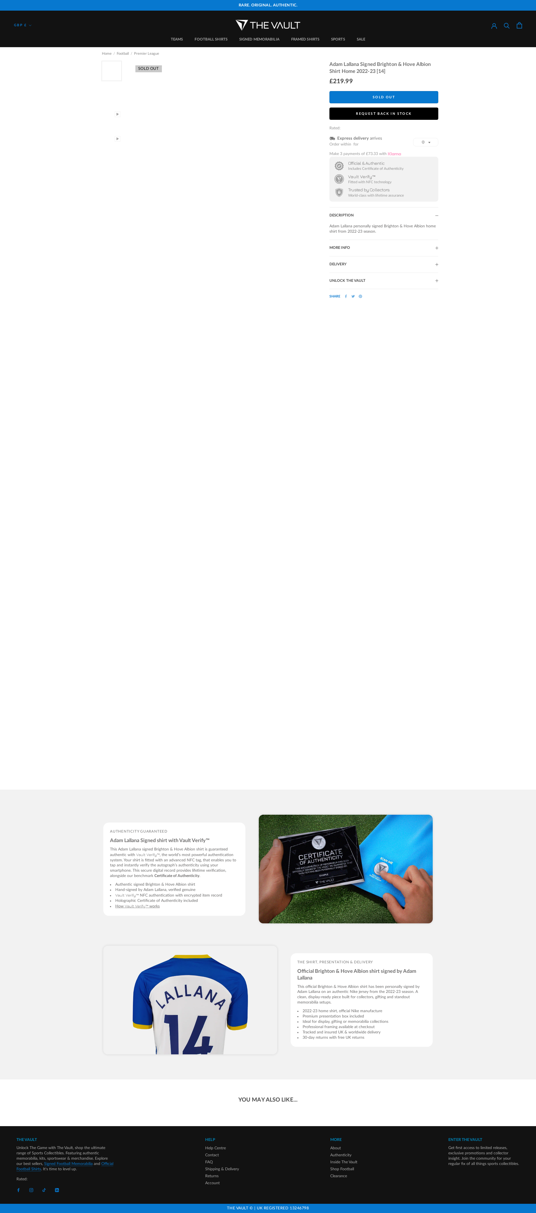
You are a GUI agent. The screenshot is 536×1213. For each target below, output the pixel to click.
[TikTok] (44, 1190)
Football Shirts (211, 39)
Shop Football (342, 1169)
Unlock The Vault (347, 281)
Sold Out (384, 97)
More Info (339, 248)
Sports (338, 39)
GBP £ (20, 25)
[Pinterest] (360, 296)
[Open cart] (519, 25)
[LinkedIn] (57, 1190)
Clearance (338, 1176)
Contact (212, 1155)
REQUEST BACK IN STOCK (383, 113)
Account (212, 1183)
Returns (212, 1176)
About (335, 1148)
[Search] (507, 25)
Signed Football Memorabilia (68, 1164)
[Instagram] (31, 1190)
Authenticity (340, 1155)
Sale (361, 39)
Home (107, 54)
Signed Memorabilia (259, 39)
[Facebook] (346, 296)
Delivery (337, 264)
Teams (177, 39)
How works (137, 906)
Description (341, 215)
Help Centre (215, 1148)
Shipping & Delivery (222, 1169)
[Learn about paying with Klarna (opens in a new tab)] (394, 154)
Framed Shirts (305, 39)
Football (123, 54)
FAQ (209, 1162)
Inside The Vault (343, 1162)
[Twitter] (353, 296)
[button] (425, 142)
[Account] (494, 25)
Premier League (146, 54)
